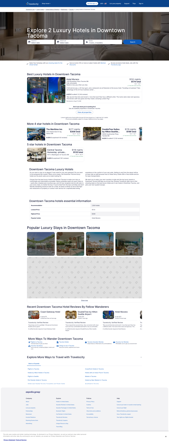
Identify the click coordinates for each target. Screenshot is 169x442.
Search (132, 42)
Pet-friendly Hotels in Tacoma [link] (37, 380)
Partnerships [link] (29, 411)
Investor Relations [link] (31, 417)
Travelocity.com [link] (30, 9)
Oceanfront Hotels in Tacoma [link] (94, 369)
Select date (35, 43)
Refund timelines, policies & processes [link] (127, 411)
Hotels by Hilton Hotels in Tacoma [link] (38, 372)
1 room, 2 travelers (96, 43)
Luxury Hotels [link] (40, 9)
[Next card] (142, 133)
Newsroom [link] (29, 414)
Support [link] (119, 401)
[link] (42, 342)
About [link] (27, 401)
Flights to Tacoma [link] (33, 369)
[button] (84, 357)
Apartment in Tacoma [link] (92, 384)
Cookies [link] (88, 404)
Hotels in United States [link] (62, 401)
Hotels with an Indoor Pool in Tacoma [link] (97, 372)
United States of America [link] (52, 9)
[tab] (34, 363)
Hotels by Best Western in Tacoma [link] (96, 380)
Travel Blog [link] (59, 426)
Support (126, 3)
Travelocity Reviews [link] (61, 417)
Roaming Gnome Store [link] (32, 420)
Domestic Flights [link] (60, 411)
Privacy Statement (9, 440)
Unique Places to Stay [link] (62, 423)
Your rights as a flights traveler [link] (125, 417)
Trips (134, 3)
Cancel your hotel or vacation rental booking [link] (129, 404)
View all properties (84, 112)
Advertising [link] (29, 423)
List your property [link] (30, 408)
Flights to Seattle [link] (33, 376)
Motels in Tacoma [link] (90, 376)
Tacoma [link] (71, 9)
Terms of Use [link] (90, 408)
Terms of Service (21, 440)
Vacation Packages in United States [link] (66, 408)
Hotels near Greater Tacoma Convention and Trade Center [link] (46, 384)
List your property (115, 3)
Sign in (141, 3)
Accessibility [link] (89, 414)
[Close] (166, 436)
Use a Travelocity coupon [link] (124, 414)
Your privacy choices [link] (92, 417)
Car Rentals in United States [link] (63, 414)
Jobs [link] (27, 404)
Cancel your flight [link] (121, 408)
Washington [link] (64, 9)
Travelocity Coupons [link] (61, 420)
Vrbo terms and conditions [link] (93, 411)
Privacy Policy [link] (90, 401)
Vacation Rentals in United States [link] (65, 404)
